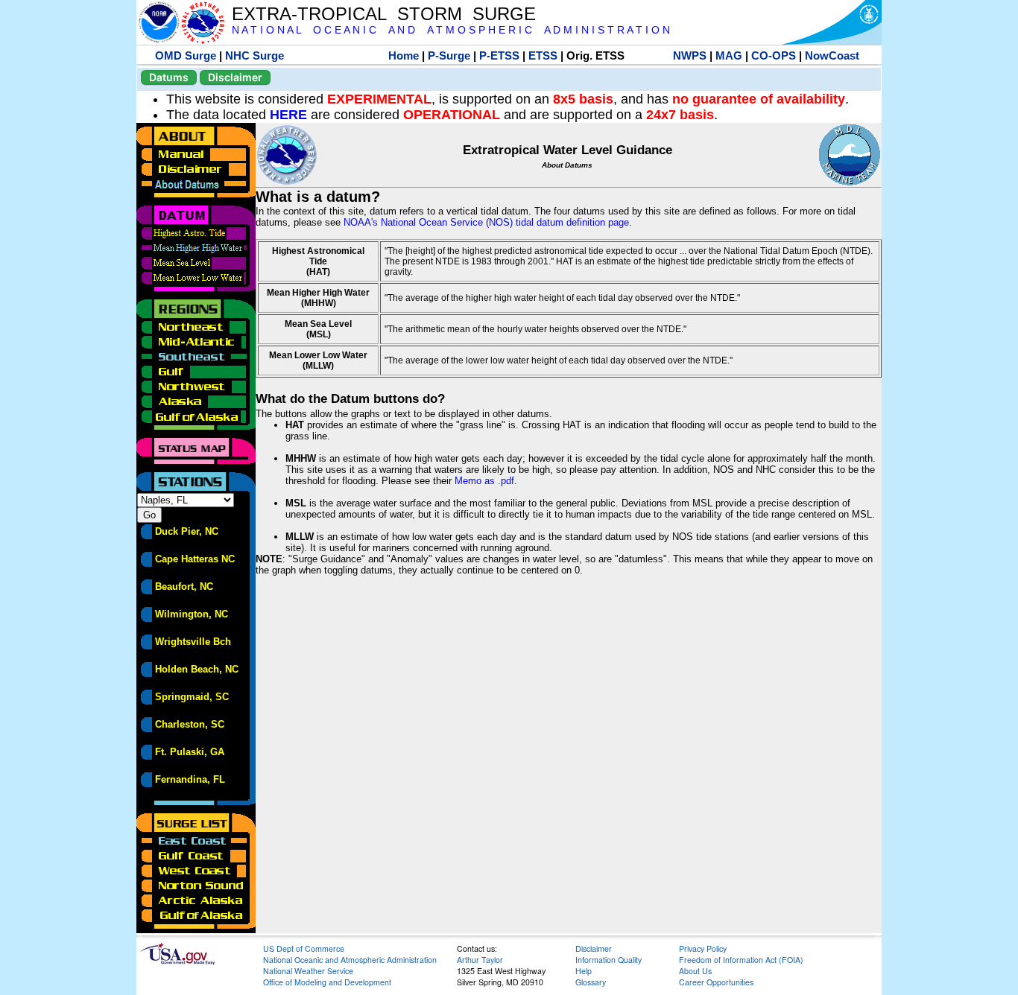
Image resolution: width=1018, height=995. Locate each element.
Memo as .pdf (484, 480)
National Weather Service (308, 970)
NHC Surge (254, 55)
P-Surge (449, 55)
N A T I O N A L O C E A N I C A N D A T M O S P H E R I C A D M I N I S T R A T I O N (451, 30)
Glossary (590, 982)
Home (403, 55)
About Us (695, 970)
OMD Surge (185, 55)
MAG (728, 55)
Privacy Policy (703, 948)
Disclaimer (235, 77)
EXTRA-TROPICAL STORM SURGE (384, 14)
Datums (169, 77)
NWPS (689, 55)
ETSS (542, 55)
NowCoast (832, 55)
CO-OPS (773, 55)
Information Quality (608, 959)
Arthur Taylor (480, 959)
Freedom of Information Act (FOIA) (741, 959)
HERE (288, 114)
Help (583, 970)
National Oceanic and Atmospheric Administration (350, 959)
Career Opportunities (716, 982)
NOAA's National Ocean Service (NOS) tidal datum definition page (486, 222)
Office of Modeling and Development (327, 982)
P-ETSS (499, 55)
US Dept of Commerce (303, 948)
